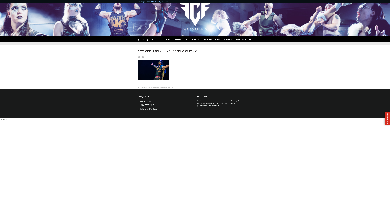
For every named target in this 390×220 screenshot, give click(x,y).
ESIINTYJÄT (195, 40)
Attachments (144, 87)
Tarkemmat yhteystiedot (148, 109)
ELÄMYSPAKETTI (241, 40)
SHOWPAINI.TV (207, 40)
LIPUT (187, 40)
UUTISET (168, 40)
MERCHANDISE (228, 40)
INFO (250, 40)
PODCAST (217, 40)
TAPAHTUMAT (178, 40)
